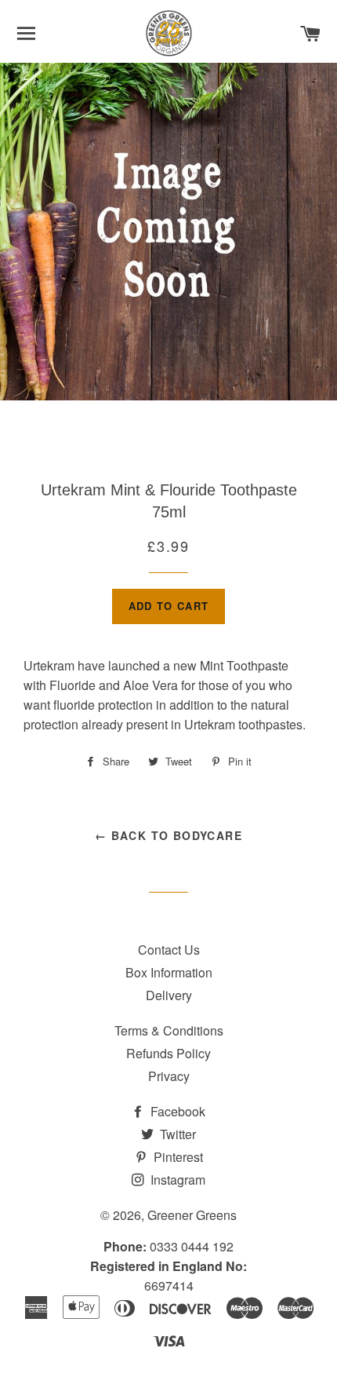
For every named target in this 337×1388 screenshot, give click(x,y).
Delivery (169, 995)
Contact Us (169, 950)
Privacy (169, 1076)
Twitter (176, 1134)
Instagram (176, 1180)
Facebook (176, 1111)
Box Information (168, 972)
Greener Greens (192, 1215)
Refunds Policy (168, 1053)
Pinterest (176, 1157)
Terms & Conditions (168, 1030)
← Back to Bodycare (168, 835)
